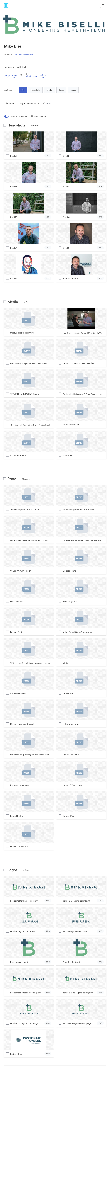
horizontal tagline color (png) (24, 900)
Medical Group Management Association (29, 754)
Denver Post (16, 632)
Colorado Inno (69, 570)
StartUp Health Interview (22, 332)
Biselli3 (13, 186)
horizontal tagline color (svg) (76, 900)
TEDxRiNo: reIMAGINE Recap (24, 394)
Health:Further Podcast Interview (79, 363)
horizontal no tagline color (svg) (78, 992)
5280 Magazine (70, 601)
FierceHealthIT (17, 816)
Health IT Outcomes (72, 785)
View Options (40, 116)
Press (61, 90)
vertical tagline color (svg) (75, 931)
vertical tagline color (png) (22, 931)
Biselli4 (66, 186)
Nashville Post (17, 601)
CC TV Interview (18, 455)
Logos (73, 90)
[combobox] (29, 103)
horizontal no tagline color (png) (25, 992)
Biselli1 (13, 156)
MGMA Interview (71, 424)
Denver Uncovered (19, 846)
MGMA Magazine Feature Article (78, 509)
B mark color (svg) (71, 962)
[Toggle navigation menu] (103, 5)
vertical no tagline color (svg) (24, 1023)
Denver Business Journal (22, 724)
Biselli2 (66, 156)
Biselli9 (13, 278)
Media (49, 90)
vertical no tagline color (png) (77, 1023)
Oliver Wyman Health (20, 570)
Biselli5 (13, 217)
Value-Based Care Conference (77, 632)
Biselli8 (66, 248)
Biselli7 (13, 248)
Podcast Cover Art (71, 278)
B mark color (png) (19, 962)
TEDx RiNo (68, 455)
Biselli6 (66, 217)
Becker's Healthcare (19, 785)
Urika (65, 662)
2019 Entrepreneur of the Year (24, 509)
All (23, 90)
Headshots (35, 90)
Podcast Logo (16, 1054)
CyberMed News (18, 693)
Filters (11, 103)
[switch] (16, 116)
